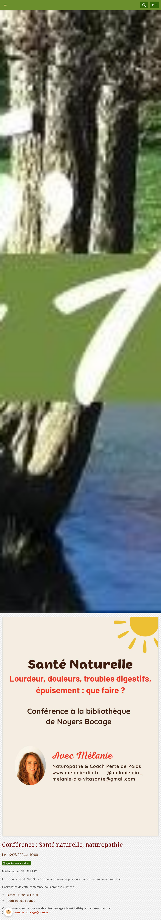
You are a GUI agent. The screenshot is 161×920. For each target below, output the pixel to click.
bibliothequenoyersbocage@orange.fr (26, 912)
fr (153, 5)
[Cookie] (8, 911)
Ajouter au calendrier (17, 863)
